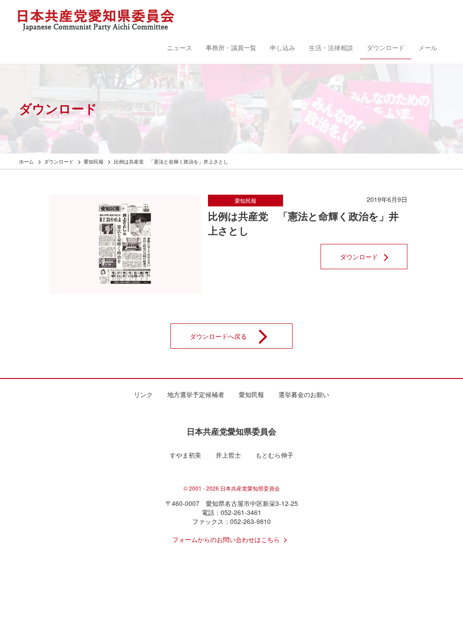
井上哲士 (228, 454)
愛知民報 (245, 200)
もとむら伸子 (274, 454)
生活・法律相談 (331, 47)
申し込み (282, 47)
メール (427, 47)
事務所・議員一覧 (231, 47)
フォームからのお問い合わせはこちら (226, 539)
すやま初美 (185, 454)
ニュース (179, 47)
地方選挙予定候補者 (195, 394)
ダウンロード (386, 47)
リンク (143, 394)
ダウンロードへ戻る (218, 336)
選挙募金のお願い (304, 394)
